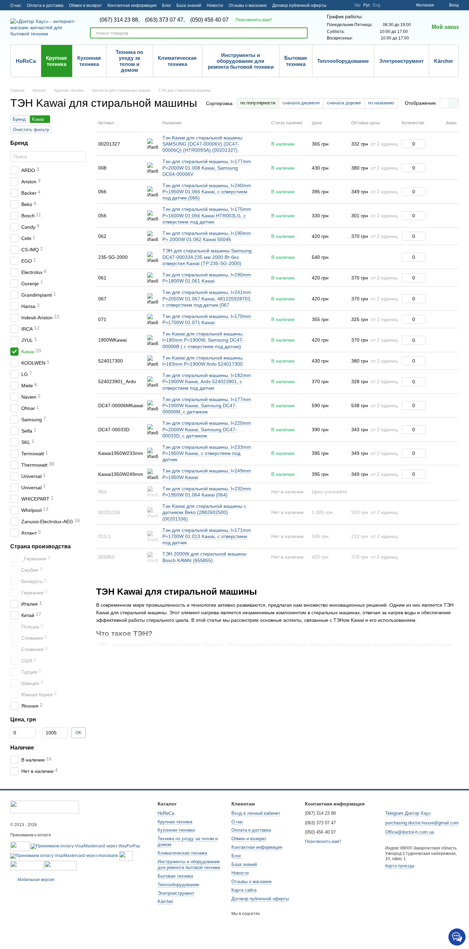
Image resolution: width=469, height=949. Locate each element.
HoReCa (26, 61)
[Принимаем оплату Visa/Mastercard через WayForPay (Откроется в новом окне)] (85, 846)
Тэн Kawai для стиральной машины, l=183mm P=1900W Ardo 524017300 (203, 361)
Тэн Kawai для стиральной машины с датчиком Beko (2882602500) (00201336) (204, 512)
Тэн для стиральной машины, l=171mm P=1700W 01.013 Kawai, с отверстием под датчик (206, 536)
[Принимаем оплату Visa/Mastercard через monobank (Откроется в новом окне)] (64, 855)
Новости (215, 5)
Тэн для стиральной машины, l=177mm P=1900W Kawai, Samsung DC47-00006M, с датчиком (206, 405)
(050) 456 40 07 (209, 20)
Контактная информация (132, 5)
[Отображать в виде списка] (453, 103)
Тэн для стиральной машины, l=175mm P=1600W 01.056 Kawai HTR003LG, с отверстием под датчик (206, 215)
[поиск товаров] (302, 32)
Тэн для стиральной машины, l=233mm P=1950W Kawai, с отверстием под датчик (206, 453)
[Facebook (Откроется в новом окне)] (344, 5)
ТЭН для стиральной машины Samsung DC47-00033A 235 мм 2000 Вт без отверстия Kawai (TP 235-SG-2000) (207, 257)
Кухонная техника (89, 61)
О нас (15, 5)
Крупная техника (56, 61)
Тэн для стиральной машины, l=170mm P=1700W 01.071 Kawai (206, 319)
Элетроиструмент (401, 61)
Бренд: (20, 119)
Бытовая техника (295, 61)
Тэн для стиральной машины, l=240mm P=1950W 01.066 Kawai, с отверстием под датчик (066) (206, 192)
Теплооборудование (343, 61)
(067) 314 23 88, (119, 20)
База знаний (188, 5)
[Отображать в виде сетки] (444, 103)
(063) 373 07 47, (165, 20)
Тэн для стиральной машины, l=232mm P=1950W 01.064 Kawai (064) (206, 492)
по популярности (257, 102)
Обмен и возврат (85, 5)
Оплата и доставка (45, 5)
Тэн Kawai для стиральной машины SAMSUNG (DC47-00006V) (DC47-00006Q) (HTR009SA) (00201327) (202, 144)
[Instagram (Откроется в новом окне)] (336, 5)
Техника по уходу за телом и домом (129, 61)
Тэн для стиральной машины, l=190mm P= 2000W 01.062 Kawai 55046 (206, 236)
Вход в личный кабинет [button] (255, 813)
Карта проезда (399, 866)
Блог (166, 5)
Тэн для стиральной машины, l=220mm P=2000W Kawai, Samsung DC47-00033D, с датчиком (206, 429)
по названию (381, 102)
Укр (357, 5)
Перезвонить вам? (254, 20)
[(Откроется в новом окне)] (126, 855)
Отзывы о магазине (248, 5)
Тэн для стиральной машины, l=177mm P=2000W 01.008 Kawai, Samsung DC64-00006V (206, 167)
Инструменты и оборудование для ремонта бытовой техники (241, 61)
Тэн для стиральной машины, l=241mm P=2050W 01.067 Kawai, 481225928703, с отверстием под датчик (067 (207, 298)
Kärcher (443, 61)
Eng (376, 5)
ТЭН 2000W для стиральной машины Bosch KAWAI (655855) (204, 557)
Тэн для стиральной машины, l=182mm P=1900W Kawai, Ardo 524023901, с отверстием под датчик (206, 381)
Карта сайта (243, 890)
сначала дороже (344, 102)
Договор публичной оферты (299, 5)
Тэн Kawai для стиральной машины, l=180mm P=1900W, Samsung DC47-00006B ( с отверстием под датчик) (203, 340)
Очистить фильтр (31, 129)
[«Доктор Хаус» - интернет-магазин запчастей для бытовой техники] (44, 806)
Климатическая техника (177, 61)
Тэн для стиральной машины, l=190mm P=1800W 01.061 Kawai (206, 278)
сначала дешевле (301, 102)
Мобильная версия (35, 879)
